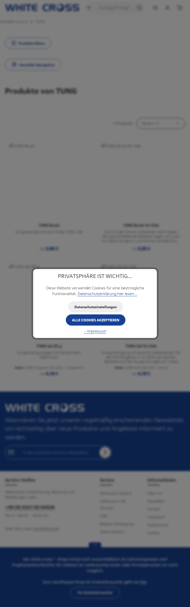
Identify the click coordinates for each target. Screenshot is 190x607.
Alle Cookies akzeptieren (95, 320)
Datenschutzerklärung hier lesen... (107, 293)
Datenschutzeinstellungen (95, 306)
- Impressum (95, 331)
